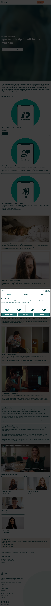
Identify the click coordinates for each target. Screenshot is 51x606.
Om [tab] (42, 294)
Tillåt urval (25, 314)
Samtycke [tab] (9, 294)
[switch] (19, 310)
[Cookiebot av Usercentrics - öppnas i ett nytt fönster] (44, 291)
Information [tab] (25, 294)
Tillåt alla (42, 314)
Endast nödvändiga (9, 314)
